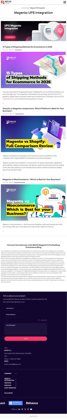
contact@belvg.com (14, 364)
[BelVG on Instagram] (28, 409)
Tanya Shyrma (18, 50)
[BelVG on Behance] (32, 403)
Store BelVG (8, 393)
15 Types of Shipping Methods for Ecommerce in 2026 (27, 47)
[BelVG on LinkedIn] (19, 409)
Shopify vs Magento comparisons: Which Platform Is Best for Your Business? (33, 109)
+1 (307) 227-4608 (14, 359)
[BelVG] (6, 2)
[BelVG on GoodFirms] (16, 403)
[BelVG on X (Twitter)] (25, 409)
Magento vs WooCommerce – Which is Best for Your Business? (31, 179)
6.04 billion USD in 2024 (10, 99)
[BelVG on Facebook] (22, 409)
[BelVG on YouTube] (31, 409)
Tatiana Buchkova (19, 114)
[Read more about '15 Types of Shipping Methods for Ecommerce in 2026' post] (33, 103)
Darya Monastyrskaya (19, 182)
